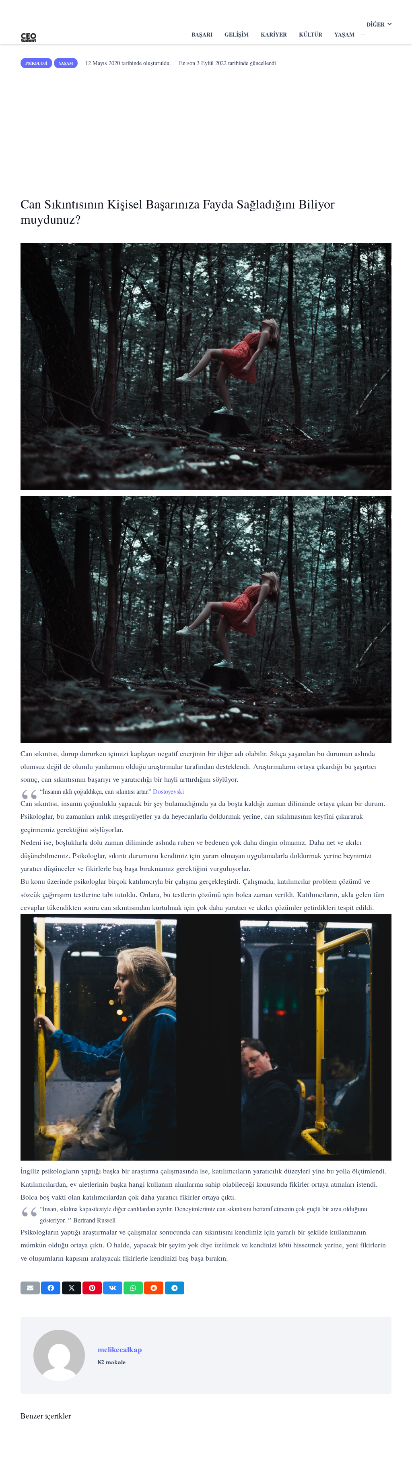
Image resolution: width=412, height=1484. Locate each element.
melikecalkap (120, 1349)
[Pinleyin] (92, 1288)
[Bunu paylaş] (50, 1288)
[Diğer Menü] (362, 34)
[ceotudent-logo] (29, 34)
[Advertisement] (206, 129)
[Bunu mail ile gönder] (30, 1288)
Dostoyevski (168, 791)
